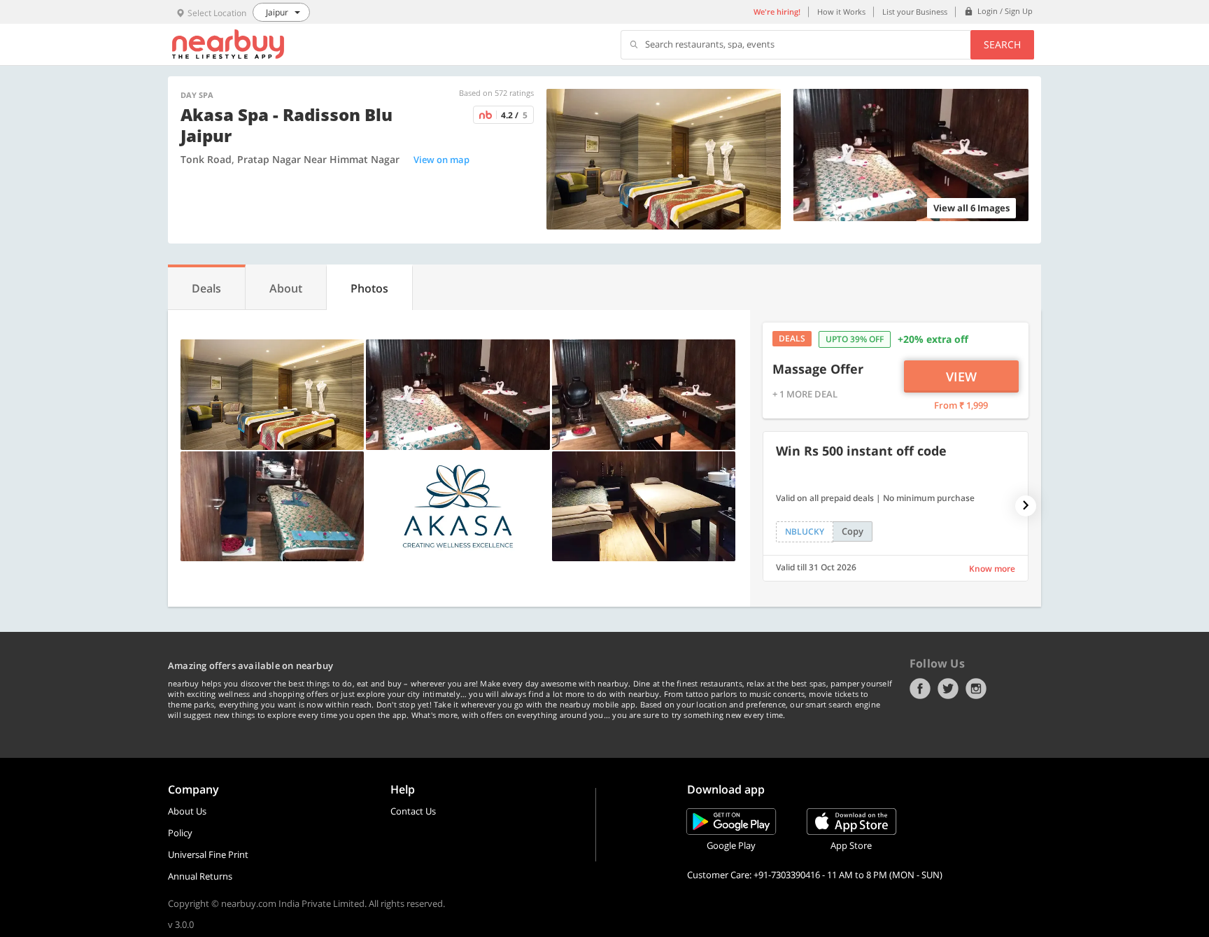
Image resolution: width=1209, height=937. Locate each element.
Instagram (976, 688)
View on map (441, 159)
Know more (992, 569)
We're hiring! (777, 11)
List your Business (914, 11)
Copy (852, 531)
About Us (187, 811)
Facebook (920, 688)
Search (1002, 44)
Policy (180, 832)
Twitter (948, 688)
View (961, 376)
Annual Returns (200, 876)
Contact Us (413, 811)
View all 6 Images (971, 208)
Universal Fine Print (208, 854)
